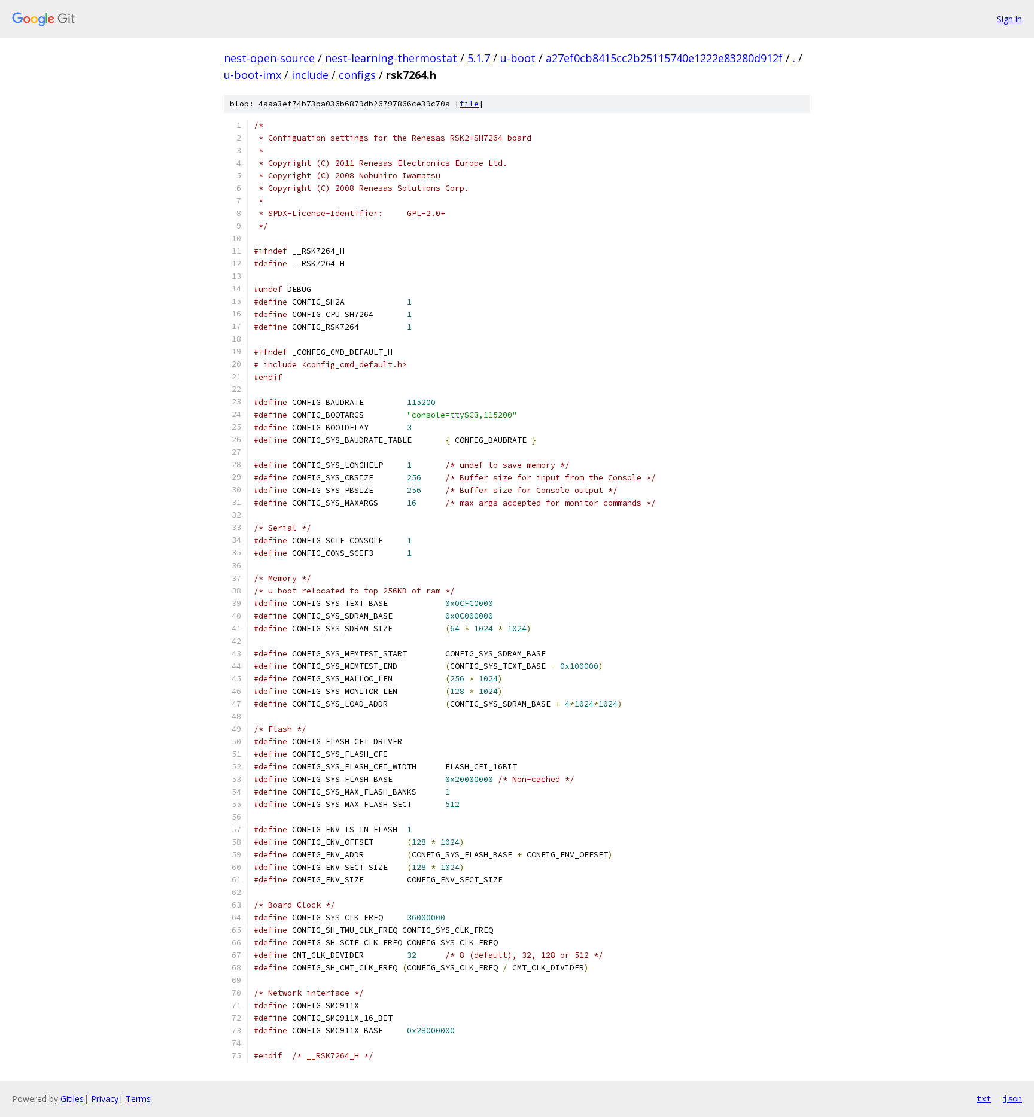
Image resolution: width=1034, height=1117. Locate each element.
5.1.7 (478, 58)
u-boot (518, 58)
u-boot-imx (252, 75)
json (1012, 1098)
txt (984, 1098)
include (310, 75)
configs (357, 75)
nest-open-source (269, 58)
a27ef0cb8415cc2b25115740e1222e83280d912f (664, 58)
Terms (138, 1098)
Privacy (104, 1098)
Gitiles (72, 1098)
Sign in (1009, 19)
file (469, 104)
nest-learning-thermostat (391, 58)
